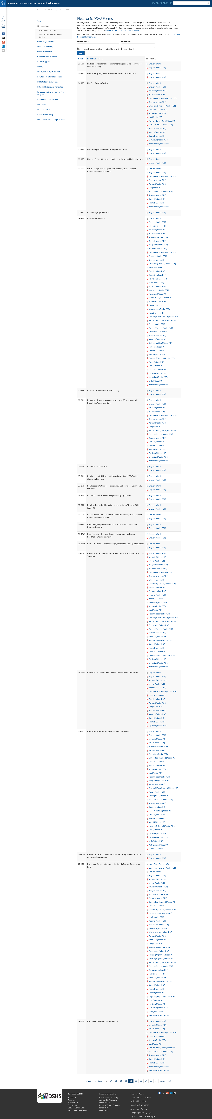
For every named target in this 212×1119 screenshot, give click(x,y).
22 (136, 1081)
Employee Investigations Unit (48, 72)
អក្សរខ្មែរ (139, 1105)
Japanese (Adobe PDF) (158, 294)
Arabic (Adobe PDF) (157, 94)
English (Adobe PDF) (157, 67)
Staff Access (72, 1097)
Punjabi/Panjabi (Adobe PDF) (161, 124)
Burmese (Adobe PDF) (158, 248)
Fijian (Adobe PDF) (156, 267)
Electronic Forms (43, 26)
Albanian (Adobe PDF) (158, 226)
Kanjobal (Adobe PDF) (158, 109)
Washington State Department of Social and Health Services (34, 3)
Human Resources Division (47, 99)
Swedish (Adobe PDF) (157, 651)
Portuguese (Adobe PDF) (159, 625)
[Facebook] (159, 1093)
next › (162, 1081)
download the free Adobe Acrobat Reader (122, 30)
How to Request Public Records (49, 77)
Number (81, 58)
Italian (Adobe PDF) (157, 598)
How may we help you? (161, 2)
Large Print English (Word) (160, 864)
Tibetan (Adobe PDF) (157, 369)
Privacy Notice (104, 1108)
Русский (148, 1097)
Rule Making (103, 1110)
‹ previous (98, 1081)
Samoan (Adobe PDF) (157, 339)
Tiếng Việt (134, 1113)
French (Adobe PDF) (157, 271)
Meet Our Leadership (45, 46)
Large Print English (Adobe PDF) (162, 868)
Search (208, 3)
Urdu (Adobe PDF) (156, 381)
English (133, 1097)
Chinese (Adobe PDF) (157, 102)
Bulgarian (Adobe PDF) (158, 244)
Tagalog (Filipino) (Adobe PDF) (162, 358)
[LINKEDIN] (3, 46)
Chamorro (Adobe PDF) (158, 576)
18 (116, 1081)
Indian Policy (42, 104)
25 (151, 1081)
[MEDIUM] (3, 50)
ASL (154, 1116)
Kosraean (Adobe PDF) (158, 939)
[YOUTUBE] (3, 42)
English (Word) (155, 64)
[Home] (3, 3)
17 (111, 1081)
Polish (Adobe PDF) (157, 324)
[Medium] (175, 1093)
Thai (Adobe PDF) (156, 365)
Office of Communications (47, 57)
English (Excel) (155, 73)
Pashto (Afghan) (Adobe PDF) (161, 955)
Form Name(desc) (95, 58)
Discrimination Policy (45, 114)
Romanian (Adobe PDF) (158, 331)
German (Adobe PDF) (157, 591)
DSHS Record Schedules (48, 31)
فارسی (148, 1113)
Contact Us (72, 1105)
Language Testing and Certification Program (50, 93)
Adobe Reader (104, 1102)
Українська (145, 1109)
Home (39, 10)
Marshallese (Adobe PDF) (159, 309)
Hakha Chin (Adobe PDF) (159, 279)
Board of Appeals (43, 62)
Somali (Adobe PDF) (157, 132)
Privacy (40, 67)
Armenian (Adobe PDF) (158, 237)
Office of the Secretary (50, 10)
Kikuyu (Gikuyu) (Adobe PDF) (160, 297)
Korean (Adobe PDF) (157, 113)
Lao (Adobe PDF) (156, 117)
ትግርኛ (149, 1116)
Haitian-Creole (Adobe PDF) (160, 913)
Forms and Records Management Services (51, 35)
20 (126, 1081)
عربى (133, 1105)
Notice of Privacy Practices (109, 1105)
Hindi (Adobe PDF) (156, 282)
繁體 (137, 1101)
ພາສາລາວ (142, 1116)
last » (170, 1081)
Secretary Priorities (44, 52)
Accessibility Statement (108, 1100)
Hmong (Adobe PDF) (157, 595)
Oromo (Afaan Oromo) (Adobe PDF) (164, 316)
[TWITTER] (3, 38)
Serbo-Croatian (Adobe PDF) (160, 343)
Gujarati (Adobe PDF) (157, 275)
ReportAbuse (3, 28)
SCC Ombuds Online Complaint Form (51, 119)
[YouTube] (167, 1093)
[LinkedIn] (171, 1093)
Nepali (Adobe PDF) (157, 313)
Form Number (83, 41)
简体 (132, 1101)
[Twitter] (163, 1093)
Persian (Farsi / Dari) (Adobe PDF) (162, 121)
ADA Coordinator (43, 109)
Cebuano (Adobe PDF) (158, 256)
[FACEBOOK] (3, 34)
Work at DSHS (73, 1102)
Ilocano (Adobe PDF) (157, 286)
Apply (81, 53)
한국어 (143, 1101)
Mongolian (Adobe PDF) (159, 780)
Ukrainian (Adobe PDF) (158, 140)
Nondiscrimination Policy (108, 1097)
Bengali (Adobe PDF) (157, 241)
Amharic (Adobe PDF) (157, 90)
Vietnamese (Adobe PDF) (159, 143)
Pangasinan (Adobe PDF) (159, 951)
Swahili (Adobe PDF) (157, 354)
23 (141, 1081)
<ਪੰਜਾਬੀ (146, 1105)
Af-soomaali (135, 1109)
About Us (71, 1100)
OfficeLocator (3, 21)
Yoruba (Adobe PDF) (157, 848)
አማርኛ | (142, 1113)
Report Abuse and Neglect (78, 1110)
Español (140, 1097)
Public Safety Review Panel (47, 82)
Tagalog (134, 1116)
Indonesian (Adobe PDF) (159, 290)
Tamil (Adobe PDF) (156, 362)
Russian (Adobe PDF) (157, 128)
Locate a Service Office (77, 1108)
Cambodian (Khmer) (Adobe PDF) (163, 98)
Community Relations (45, 41)
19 (121, 1081)
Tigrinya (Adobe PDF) (157, 373)
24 (146, 1081)
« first (88, 1081)
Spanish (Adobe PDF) (157, 136)
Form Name (126, 41)
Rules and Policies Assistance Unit (50, 87)
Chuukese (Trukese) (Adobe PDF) (162, 106)
